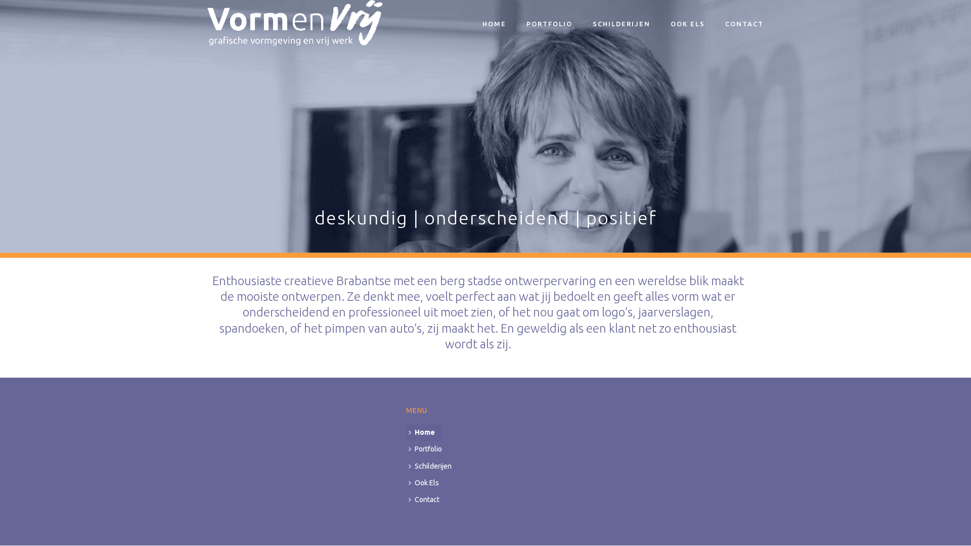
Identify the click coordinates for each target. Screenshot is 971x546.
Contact (744, 23)
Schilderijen (621, 23)
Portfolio (549, 23)
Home (494, 23)
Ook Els (688, 23)
